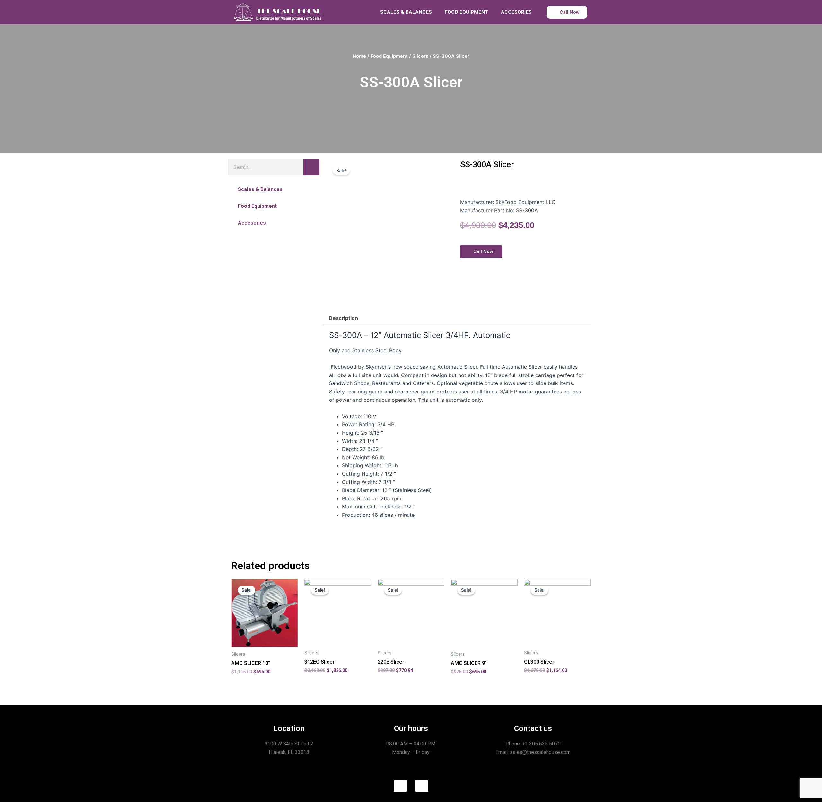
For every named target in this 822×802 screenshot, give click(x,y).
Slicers (420, 56)
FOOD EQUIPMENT (466, 12)
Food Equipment (389, 56)
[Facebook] (400, 786)
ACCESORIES (516, 12)
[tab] (343, 318)
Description (343, 318)
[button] (273, 189)
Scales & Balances (260, 189)
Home (359, 56)
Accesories (252, 223)
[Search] (311, 167)
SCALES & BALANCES (406, 12)
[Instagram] (421, 786)
